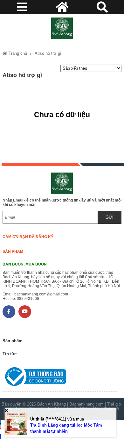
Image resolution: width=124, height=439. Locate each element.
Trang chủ (17, 53)
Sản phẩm (13, 251)
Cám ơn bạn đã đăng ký (28, 237)
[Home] (62, 28)
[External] (60, 378)
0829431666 (28, 298)
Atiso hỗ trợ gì (48, 53)
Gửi (110, 217)
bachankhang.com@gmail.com (41, 294)
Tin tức (10, 353)
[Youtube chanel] (24, 311)
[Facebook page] (9, 311)
